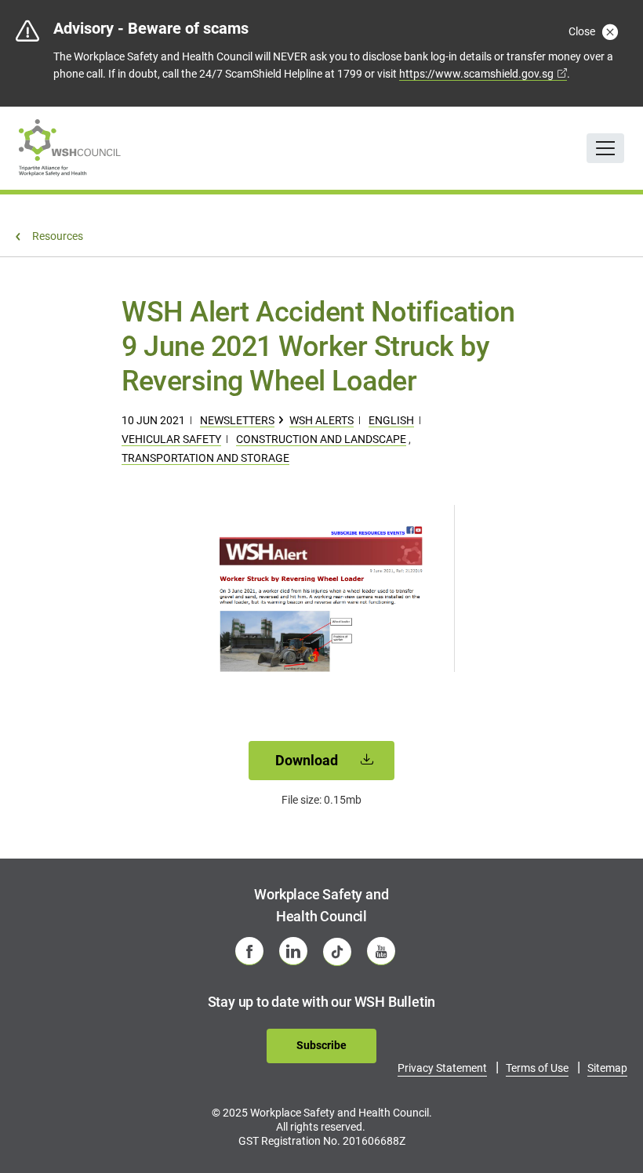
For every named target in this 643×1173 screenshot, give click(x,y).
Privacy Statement (442, 1068)
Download (308, 760)
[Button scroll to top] (609, 1130)
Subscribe (321, 1045)
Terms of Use (537, 1068)
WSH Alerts (321, 420)
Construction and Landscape (321, 439)
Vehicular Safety (171, 439)
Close (583, 31)
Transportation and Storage (205, 458)
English (391, 420)
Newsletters (237, 420)
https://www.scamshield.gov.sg (476, 73)
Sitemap (607, 1068)
